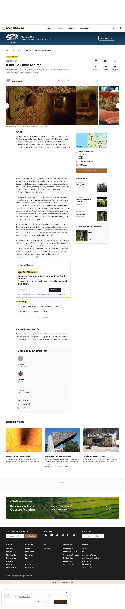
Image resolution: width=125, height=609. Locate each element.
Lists (26, 558)
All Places (9, 548)
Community (68, 544)
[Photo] (102, 187)
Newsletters (29, 567)
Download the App (95, 536)
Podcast (28, 564)
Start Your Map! (106, 38)
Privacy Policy (53, 294)
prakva (20, 382)
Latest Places (11, 552)
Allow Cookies (60, 602)
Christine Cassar (17, 81)
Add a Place (11, 567)
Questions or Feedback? (62, 582)
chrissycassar (23, 366)
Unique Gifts (67, 561)
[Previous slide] (6, 106)
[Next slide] (118, 106)
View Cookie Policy (25, 597)
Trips (46, 544)
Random (9, 561)
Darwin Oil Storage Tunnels (18, 456)
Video (27, 561)
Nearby (9, 564)
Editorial (29, 544)
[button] (96, 61)
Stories (27, 548)
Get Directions (91, 170)
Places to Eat (11, 558)
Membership (68, 548)
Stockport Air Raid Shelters (94, 456)
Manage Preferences (44, 602)
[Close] (67, 592)
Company (86, 544)
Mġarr (90, 232)
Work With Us (68, 564)
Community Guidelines (71, 555)
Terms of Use (62, 294)
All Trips (47, 548)
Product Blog (68, 558)
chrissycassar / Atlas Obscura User (36, 126)
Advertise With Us (89, 555)
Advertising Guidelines (90, 558)
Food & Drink (30, 552)
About (84, 548)
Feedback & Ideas (70, 552)
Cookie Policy (87, 564)
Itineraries (29, 555)
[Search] (121, 28)
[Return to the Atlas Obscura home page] (13, 28)
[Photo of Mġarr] (82, 235)
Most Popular (11, 555)
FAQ (83, 552)
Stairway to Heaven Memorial (58, 456)
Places (9, 544)
